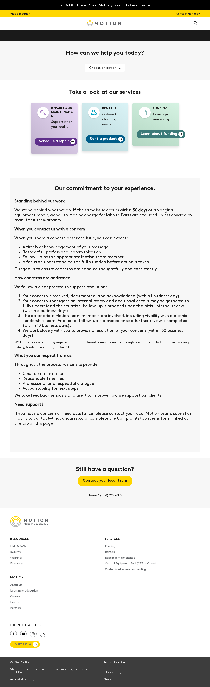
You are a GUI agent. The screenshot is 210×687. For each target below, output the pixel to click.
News (107, 679)
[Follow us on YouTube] (23, 634)
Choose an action (102, 68)
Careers (15, 596)
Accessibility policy (22, 679)
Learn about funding (159, 134)
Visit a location (20, 13)
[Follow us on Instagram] (33, 634)
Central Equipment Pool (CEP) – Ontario (131, 563)
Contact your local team (105, 481)
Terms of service (114, 662)
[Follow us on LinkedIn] (43, 634)
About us (16, 585)
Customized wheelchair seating (125, 569)
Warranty (16, 557)
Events (14, 602)
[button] (14, 23)
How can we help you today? (105, 53)
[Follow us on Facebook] (13, 634)
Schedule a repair (54, 141)
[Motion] (105, 23)
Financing (16, 563)
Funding (110, 546)
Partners (15, 608)
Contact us (23, 644)
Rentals (110, 552)
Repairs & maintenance (120, 557)
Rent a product (103, 139)
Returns (15, 552)
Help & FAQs (18, 546)
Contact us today (188, 13)
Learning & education (24, 590)
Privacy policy (112, 672)
